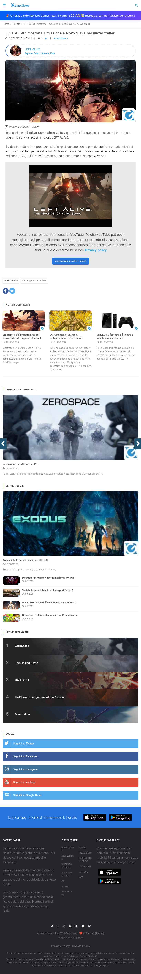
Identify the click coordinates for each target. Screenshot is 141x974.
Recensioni (85, 853)
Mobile (64, 886)
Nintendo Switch (66, 874)
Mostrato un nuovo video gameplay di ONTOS (48, 577)
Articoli (83, 872)
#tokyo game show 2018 (34, 280)
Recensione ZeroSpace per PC (20, 464)
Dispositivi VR (66, 893)
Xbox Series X (67, 857)
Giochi (82, 847)
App (81, 877)
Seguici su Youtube (24, 782)
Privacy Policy (60, 946)
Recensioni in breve (85, 859)
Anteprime (85, 866)
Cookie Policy (81, 946)
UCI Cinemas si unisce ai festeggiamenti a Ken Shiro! (66, 336)
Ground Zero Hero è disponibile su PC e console (50, 615)
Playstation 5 (67, 849)
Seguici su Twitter (23, 743)
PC (46, 38)
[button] (6, 291)
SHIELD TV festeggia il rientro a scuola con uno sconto (115, 336)
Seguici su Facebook (25, 756)
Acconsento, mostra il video (70, 261)
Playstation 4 (61, 38)
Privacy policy (96, 250)
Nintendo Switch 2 (66, 866)
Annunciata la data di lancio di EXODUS (25, 560)
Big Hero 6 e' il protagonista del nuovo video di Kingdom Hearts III (22, 336)
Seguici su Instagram (25, 769)
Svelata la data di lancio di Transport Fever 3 (47, 590)
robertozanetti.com (70, 938)
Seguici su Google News (27, 795)
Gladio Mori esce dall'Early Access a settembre (49, 602)
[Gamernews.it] (19, 5)
